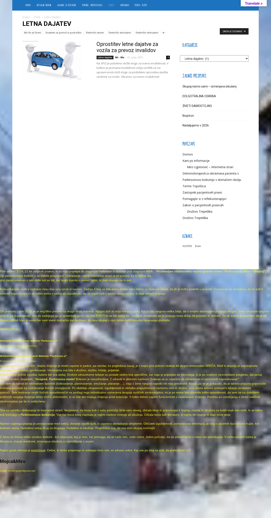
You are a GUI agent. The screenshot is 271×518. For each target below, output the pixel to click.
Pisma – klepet (141, 5)
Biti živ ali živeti (32, 32)
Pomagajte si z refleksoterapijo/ (205, 199)
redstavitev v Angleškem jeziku (19, 345)
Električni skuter (95, 32)
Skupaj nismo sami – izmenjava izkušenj (209, 86)
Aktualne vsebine (43, 5)
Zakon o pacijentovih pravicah (203, 205)
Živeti (111, 5)
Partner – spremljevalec (92, 5)
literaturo (173, 414)
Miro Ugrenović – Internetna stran (210, 167)
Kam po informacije (196, 161)
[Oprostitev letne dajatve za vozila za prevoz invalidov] (52, 60)
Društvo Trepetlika (199, 211)
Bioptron (188, 115)
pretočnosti (177, 450)
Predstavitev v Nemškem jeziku (18, 361)
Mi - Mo (119, 57)
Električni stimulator (120, 32)
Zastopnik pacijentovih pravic (202, 192)
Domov (27, 5)
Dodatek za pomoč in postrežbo (64, 32)
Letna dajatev (105, 57)
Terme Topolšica (194, 186)
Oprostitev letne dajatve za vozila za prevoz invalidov (127, 47)
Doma (26, 17)
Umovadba (124, 5)
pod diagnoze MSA (139, 271)
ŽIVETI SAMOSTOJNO (197, 106)
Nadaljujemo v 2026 (196, 125)
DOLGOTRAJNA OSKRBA (199, 96)
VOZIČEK (187, 246)
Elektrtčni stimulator (147, 32)
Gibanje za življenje (66, 5)
